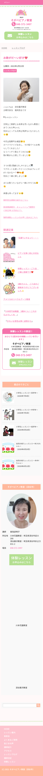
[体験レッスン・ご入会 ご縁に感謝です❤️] (9, 277)
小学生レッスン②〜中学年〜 (27, 410)
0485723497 (24, 24)
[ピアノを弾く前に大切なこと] (9, 262)
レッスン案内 (9, 732)
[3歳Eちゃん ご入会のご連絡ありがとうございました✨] (9, 293)
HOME (7, 729)
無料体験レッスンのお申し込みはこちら (20, 217)
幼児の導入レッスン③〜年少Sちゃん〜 (28, 444)
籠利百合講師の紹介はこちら (15, 200)
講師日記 (8, 758)
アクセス (8, 750)
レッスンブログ (10, 70)
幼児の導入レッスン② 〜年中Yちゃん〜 (27, 461)
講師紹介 (8, 747)
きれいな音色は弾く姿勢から (19, 321)
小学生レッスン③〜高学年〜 (27, 393)
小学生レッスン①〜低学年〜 (27, 427)
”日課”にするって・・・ (28, 238)
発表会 (7, 736)
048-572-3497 (24, 355)
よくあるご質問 (10, 740)
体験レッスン (9, 761)
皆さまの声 (8, 743)
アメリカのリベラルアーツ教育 (16, 299)
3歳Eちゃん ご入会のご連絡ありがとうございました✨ (28, 287)
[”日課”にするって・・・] (9, 246)
